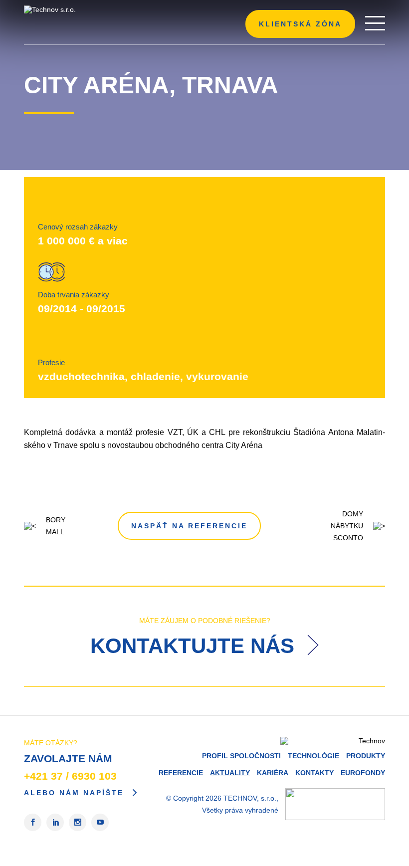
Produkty (365, 756)
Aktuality (230, 773)
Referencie (181, 773)
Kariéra (272, 773)
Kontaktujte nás (195, 645)
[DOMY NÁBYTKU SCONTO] (376, 526)
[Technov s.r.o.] (84, 9)
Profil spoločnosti (241, 756)
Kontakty (314, 773)
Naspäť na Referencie (189, 526)
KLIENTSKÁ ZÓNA (300, 24)
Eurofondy (363, 773)
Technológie (313, 756)
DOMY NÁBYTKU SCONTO (347, 526)
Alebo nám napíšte (74, 793)
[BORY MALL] (32, 526)
